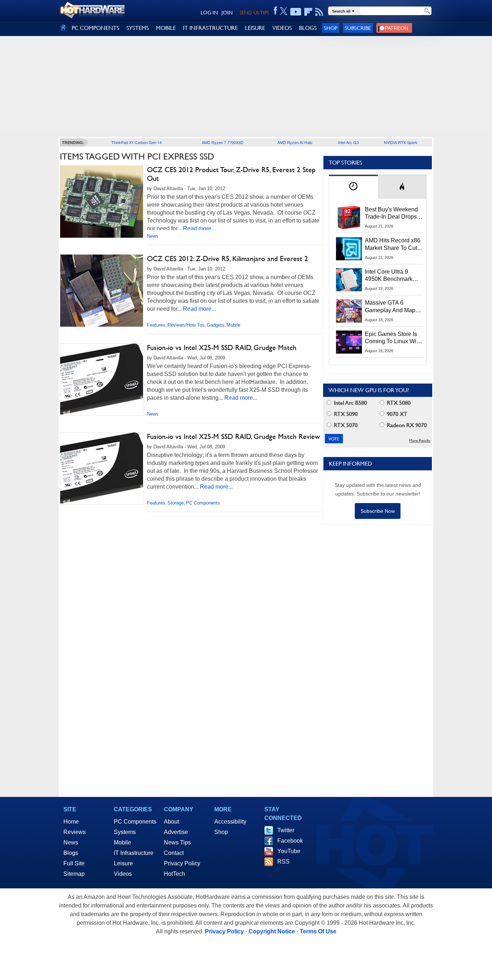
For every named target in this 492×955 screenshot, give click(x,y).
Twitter (285, 830)
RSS (283, 861)
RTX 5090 (345, 414)
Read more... (199, 228)
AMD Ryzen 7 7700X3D (222, 142)
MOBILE (166, 27)
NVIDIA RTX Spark (400, 142)
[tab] (353, 187)
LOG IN (209, 12)
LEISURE (255, 27)
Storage (175, 503)
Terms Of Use (318, 931)
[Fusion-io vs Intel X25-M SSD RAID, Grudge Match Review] (101, 468)
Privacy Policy (182, 863)
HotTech (174, 874)
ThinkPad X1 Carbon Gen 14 (136, 142)
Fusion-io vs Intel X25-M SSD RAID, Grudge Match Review (233, 436)
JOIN (227, 12)
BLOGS (308, 27)
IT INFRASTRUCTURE (210, 27)
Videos (123, 874)
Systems (125, 832)
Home (71, 822)
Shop (330, 28)
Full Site (74, 863)
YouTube (288, 851)
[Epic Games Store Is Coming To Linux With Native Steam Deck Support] (349, 342)
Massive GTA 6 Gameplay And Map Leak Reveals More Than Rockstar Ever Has (390, 307)
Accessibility (230, 822)
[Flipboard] (308, 11)
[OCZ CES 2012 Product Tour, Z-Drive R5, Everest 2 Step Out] (101, 202)
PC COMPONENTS (95, 27)
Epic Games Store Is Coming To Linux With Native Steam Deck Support (393, 338)
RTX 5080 (398, 402)
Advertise (176, 832)
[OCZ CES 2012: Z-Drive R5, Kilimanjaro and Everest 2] (101, 291)
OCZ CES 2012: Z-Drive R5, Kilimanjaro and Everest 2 (227, 258)
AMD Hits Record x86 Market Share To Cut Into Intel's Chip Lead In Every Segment (392, 244)
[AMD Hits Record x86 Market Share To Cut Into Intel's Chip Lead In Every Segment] (349, 248)
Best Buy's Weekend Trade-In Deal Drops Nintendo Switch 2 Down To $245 (391, 213)
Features (156, 325)
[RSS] (319, 11)
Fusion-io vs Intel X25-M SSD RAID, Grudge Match (221, 347)
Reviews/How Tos (186, 325)
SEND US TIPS (254, 12)
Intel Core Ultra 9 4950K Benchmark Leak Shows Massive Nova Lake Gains (392, 276)
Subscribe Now (378, 511)
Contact (174, 853)
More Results (419, 440)
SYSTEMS (137, 27)
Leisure (123, 863)
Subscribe (358, 28)
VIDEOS (282, 27)
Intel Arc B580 (349, 402)
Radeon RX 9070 (406, 425)
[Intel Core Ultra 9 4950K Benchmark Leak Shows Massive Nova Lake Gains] (349, 279)
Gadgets (215, 325)
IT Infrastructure (133, 853)
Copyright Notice (272, 931)
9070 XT (396, 414)
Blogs (70, 853)
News (152, 236)
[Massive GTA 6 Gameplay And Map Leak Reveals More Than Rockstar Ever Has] (349, 310)
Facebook (290, 841)
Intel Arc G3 (348, 142)
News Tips (177, 842)
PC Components (203, 503)
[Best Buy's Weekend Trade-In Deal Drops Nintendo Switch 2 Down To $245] (349, 217)
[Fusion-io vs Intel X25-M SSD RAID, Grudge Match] (101, 380)
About (171, 822)
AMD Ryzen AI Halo (294, 142)
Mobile (233, 325)
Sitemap (74, 874)
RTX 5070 (345, 425)
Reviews (74, 832)
